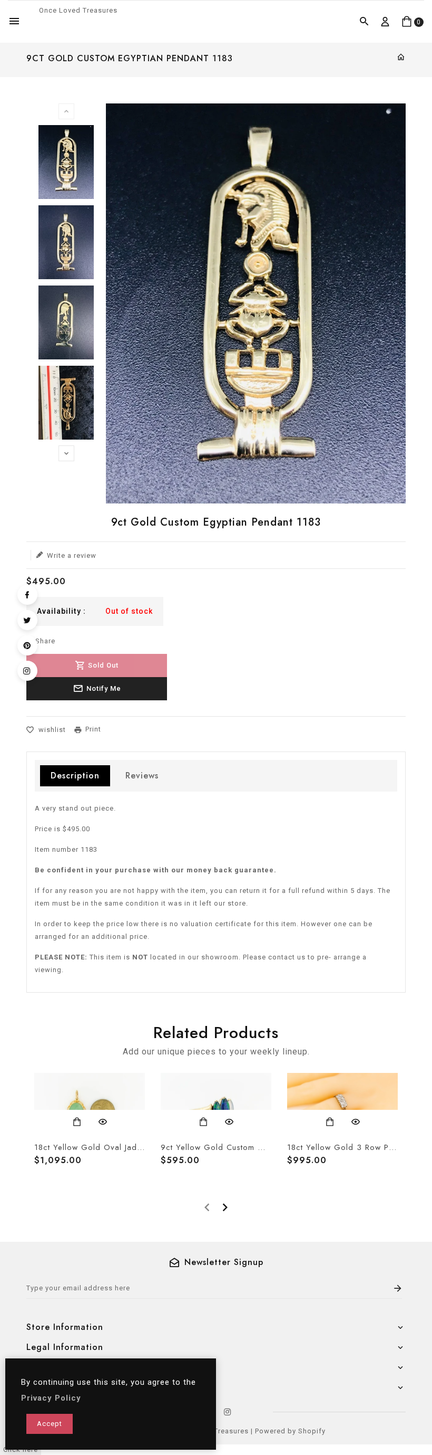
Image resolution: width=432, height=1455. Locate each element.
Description (75, 775)
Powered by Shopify (290, 1431)
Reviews (142, 775)
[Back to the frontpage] (401, 58)
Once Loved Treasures (78, 10)
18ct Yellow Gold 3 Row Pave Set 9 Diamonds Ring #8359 (342, 1147)
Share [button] (44, 641)
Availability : (61, 611)
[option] (66, 162)
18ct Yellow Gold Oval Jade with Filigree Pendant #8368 (89, 1147)
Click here (20, 1449)
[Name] (398, 1288)
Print (93, 729)
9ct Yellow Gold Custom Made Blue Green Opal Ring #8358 (216, 1147)
